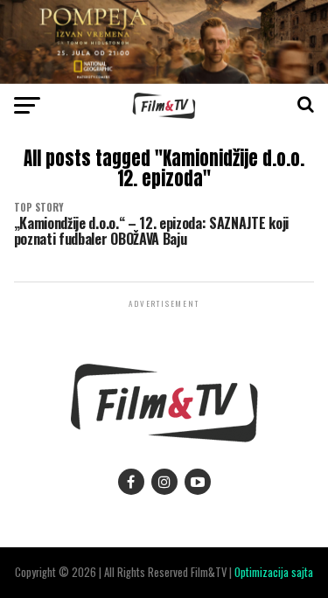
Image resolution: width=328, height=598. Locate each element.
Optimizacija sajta (273, 572)
